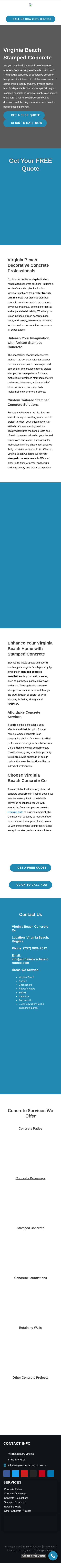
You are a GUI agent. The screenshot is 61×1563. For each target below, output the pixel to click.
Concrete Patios (30, 1128)
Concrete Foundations (30, 1278)
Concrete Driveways (30, 1178)
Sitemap (11, 1550)
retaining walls (15, 812)
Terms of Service (32, 1546)
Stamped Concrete (30, 1228)
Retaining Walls (30, 1327)
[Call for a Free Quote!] (53, 1555)
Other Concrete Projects (30, 1377)
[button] (29, 10)
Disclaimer (49, 1546)
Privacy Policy (13, 1546)
